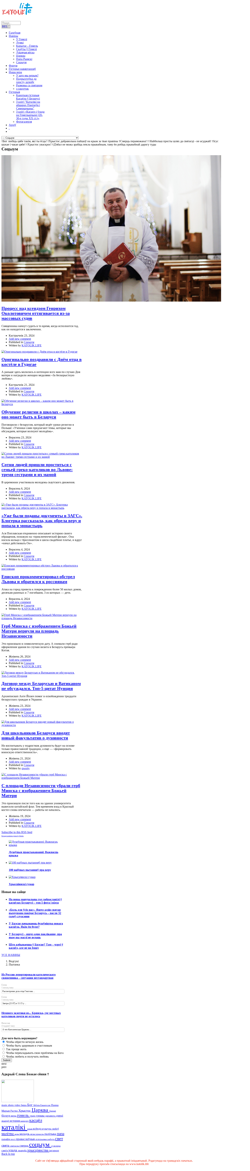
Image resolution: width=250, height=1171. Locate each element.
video (17, 1105)
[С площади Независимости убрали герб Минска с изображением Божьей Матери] (41, 777)
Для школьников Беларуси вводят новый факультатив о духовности (35, 735)
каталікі (14, 1127)
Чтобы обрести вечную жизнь (24, 1041)
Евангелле (45, 1105)
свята (5, 1145)
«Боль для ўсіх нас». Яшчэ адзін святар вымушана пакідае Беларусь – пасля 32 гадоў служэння (35, 913)
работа (51, 1139)
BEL (5, 26)
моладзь (25, 1133)
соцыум (40, 1144)
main (4, 1105)
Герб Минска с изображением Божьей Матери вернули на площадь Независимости (39, 631)
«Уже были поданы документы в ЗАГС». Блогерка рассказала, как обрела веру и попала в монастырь (41, 520)
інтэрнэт (54, 1150)
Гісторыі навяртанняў (22, 68)
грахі (33, 1115)
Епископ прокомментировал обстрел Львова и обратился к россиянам (38, 579)
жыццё (5, 1120)
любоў (55, 1128)
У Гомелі (21, 39)
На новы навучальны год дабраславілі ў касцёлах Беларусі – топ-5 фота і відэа (35, 901)
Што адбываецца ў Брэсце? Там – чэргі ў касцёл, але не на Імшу (36, 946)
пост (13, 1139)
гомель (23, 1115)
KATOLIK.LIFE (32, 345)
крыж (30, 1129)
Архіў (12, 124)
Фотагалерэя (24, 121)
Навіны (13, 36)
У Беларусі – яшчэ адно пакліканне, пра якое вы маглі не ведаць (35, 936)
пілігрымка (41, 1139)
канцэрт (24, 1121)
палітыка (50, 1134)
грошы (40, 1115)
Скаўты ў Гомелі (26, 49)
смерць (24, 1145)
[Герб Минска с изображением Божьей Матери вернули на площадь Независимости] (41, 618)
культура (47, 1128)
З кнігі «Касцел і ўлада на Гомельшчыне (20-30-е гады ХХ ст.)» (30, 115)
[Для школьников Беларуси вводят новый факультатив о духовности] (41, 725)
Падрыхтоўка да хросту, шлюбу (26, 80)
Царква (20, 55)
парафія (6, 1139)
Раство (14, 1111)
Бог (30, 1105)
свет (59, 1138)
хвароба (22, 1150)
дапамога (50, 1115)
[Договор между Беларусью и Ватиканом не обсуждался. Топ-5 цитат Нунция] (41, 675)
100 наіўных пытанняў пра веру (30, 869)
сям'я (4, 1150)
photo (11, 1105)
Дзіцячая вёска (25, 52)
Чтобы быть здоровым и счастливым (28, 1045)
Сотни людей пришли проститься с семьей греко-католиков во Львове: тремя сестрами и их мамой (37, 469)
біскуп (6, 1115)
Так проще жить (15, 1049)
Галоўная (14, 32)
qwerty (26, 768)
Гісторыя (14, 92)
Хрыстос (25, 1110)
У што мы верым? (27, 75)
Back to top (8, 1153)
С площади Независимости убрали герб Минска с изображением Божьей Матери (40, 790)
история (15, 1120)
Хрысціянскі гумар (21, 884)
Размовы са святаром (29, 85)
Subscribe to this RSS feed (16, 832)
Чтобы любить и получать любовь (27, 1056)
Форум (13, 65)
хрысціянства (38, 1150)
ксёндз (37, 1128)
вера (14, 1115)
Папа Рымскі (24, 59)
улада (13, 1150)
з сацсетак (22, 88)
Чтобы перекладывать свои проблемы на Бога (34, 1052)
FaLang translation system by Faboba (12, 836)
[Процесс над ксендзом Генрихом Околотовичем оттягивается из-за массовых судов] (111, 300)
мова (17, 1134)
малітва (7, 1133)
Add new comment (20, 338)
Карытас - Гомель (27, 45)
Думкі (20, 42)
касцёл (35, 1120)
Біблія (36, 1105)
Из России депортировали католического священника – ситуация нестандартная (28, 976)
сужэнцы (56, 1146)
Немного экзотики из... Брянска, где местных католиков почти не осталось (31, 1014)
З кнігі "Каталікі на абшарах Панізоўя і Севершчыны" (28, 105)
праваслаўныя (26, 1139)
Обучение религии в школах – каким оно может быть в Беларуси (38, 414)
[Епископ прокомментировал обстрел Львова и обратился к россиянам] (41, 568)
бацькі (52, 1111)
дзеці (59, 1115)
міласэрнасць (37, 1134)
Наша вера (15, 72)
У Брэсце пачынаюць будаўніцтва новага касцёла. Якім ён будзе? (36, 925)
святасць (15, 1145)
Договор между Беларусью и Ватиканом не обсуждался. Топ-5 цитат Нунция (41, 686)
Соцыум (21, 62)
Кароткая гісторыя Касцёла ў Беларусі (28, 97)
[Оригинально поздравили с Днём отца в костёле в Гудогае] (39, 351)
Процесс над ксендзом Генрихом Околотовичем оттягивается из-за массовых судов (35, 313)
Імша (24, 1105)
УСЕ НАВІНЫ (10, 955)
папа (60, 1133)
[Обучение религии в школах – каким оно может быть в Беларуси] (41, 404)
